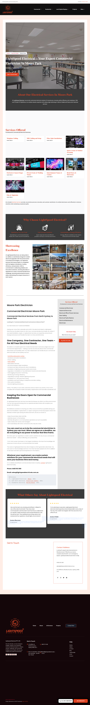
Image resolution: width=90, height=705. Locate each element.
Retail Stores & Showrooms (71, 174)
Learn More (9, 140)
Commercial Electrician (66, 308)
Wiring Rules (30, 482)
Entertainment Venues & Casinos (54, 174)
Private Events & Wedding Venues (35, 174)
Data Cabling (63, 315)
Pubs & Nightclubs (12, 195)
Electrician (62, 323)
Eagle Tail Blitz (25, 701)
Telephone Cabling (12, 138)
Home (8, 53)
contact (43, 463)
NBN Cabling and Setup (34, 138)
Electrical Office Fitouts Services (69, 313)
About (29, 479)
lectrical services (17, 202)
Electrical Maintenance (66, 320)
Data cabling (11, 361)
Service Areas (14, 53)
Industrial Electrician (65, 310)
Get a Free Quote (80, 700)
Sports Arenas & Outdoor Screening (75, 151)
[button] (40, 9)
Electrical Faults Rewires (66, 318)
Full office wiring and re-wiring (16, 356)
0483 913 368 (85, 1)
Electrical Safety (32, 481)
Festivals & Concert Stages (15, 173)
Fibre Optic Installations (54, 138)
